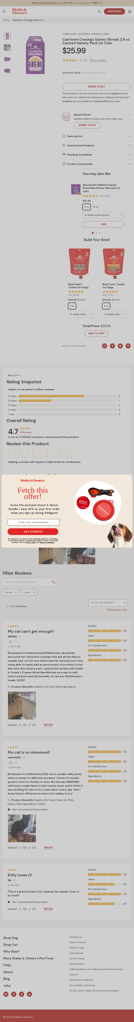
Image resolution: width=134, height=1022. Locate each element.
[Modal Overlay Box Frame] (67, 511)
